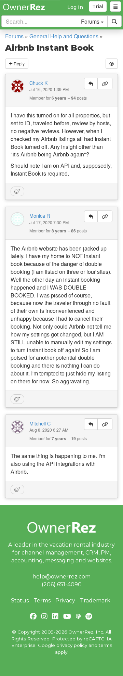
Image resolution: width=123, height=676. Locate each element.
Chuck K (38, 82)
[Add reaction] (17, 191)
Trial (97, 6)
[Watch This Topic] (112, 63)
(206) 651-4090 (62, 584)
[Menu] (115, 6)
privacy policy (71, 645)
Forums (14, 36)
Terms (42, 600)
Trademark (95, 600)
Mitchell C (40, 423)
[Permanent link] (104, 83)
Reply (19, 63)
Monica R (39, 215)
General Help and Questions (63, 36)
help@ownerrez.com (61, 576)
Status (20, 600)
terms (105, 645)
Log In (75, 7)
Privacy (65, 600)
